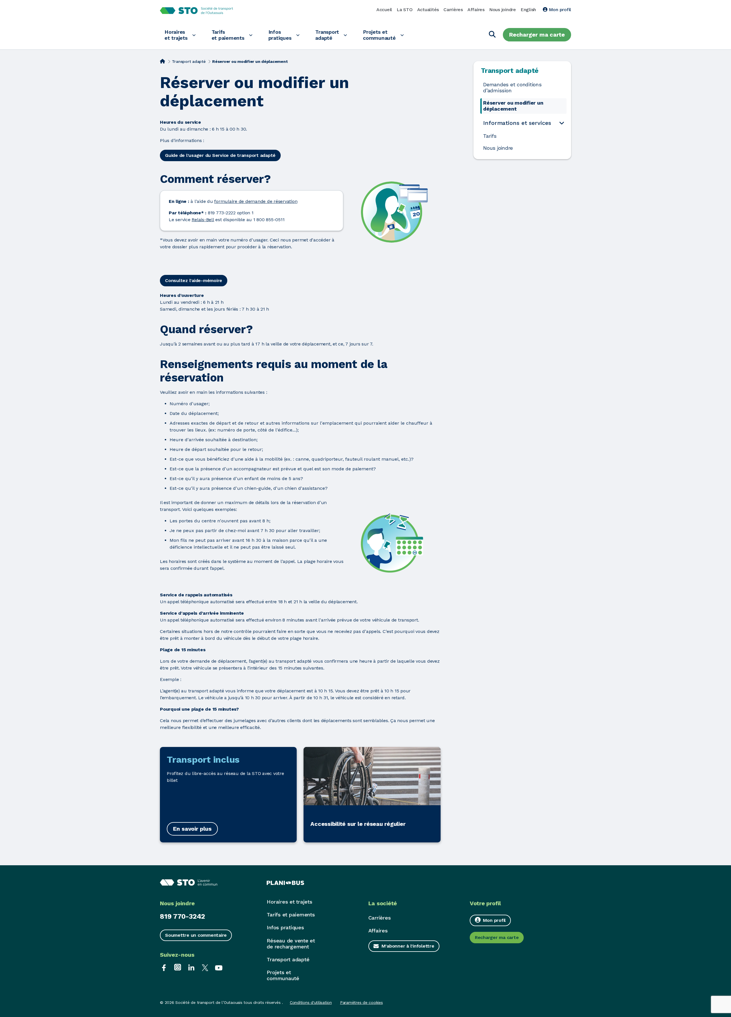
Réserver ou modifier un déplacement (513, 106)
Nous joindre (502, 9)
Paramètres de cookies (361, 1002)
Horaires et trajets (176, 35)
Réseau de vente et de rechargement (291, 944)
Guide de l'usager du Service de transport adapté (220, 155)
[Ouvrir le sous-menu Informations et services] (561, 122)
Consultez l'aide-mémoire (193, 280)
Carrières (453, 9)
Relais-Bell (203, 219)
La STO (405, 9)
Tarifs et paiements (228, 35)
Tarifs (490, 136)
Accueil (384, 9)
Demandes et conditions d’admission (512, 87)
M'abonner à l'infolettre (407, 946)
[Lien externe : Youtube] (219, 967)
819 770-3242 (182, 916)
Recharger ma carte (537, 34)
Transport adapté (327, 35)
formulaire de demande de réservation (255, 201)
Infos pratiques (280, 35)
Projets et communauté (379, 35)
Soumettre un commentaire (196, 935)
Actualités (428, 9)
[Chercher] (492, 34)
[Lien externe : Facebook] (164, 967)
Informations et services (517, 122)
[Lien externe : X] (205, 967)
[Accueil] (162, 60)
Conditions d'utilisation (311, 1002)
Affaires (476, 9)
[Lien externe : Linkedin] (191, 967)
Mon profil (559, 9)
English (528, 9)
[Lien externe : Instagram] (178, 967)
